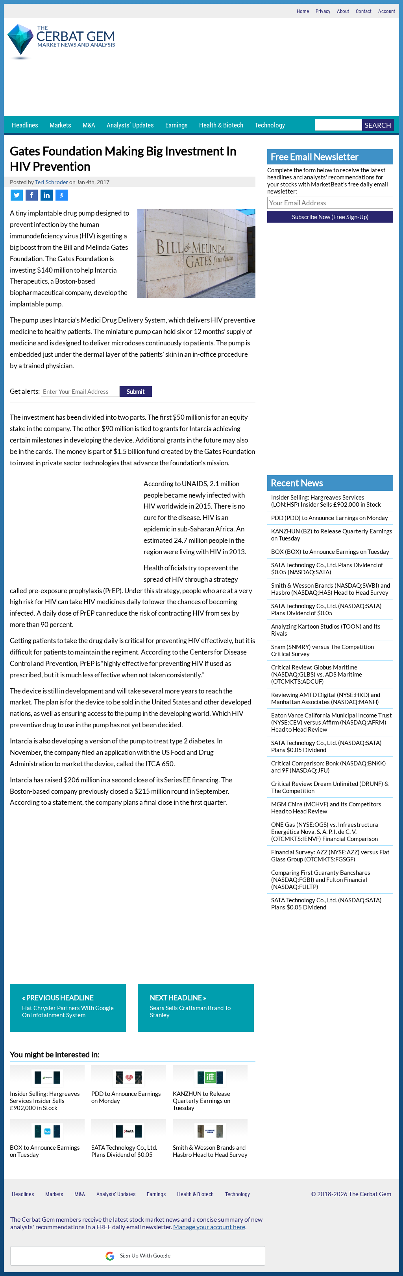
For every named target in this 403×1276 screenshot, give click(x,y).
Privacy (323, 11)
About (343, 11)
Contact (364, 11)
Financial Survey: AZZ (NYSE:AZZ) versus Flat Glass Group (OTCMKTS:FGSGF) (330, 855)
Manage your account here (209, 1226)
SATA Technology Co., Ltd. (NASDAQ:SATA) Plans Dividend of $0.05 (326, 609)
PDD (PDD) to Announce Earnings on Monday (329, 517)
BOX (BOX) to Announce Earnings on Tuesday (330, 551)
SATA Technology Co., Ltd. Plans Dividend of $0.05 (124, 1151)
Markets (60, 125)
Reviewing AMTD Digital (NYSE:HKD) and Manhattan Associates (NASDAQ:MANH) (325, 698)
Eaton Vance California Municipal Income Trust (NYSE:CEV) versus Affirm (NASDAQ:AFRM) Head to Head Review (331, 722)
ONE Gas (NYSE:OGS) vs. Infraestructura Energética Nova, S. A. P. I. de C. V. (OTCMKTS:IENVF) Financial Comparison (324, 831)
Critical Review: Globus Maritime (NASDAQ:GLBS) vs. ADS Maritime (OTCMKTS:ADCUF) (316, 674)
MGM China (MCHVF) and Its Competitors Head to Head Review (326, 807)
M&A (89, 125)
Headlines (25, 125)
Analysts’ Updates (130, 125)
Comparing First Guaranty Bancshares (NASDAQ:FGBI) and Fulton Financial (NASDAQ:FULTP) (320, 879)
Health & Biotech (221, 125)
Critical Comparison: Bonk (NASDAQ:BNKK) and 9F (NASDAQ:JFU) (328, 767)
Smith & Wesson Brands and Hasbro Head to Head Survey (210, 1151)
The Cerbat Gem (370, 1193)
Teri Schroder (51, 182)
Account (386, 11)
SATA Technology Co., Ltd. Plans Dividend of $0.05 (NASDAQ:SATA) (327, 568)
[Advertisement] (201, 88)
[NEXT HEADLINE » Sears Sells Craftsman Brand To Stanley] (196, 987)
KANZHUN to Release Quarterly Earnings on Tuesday (201, 1100)
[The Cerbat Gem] (61, 43)
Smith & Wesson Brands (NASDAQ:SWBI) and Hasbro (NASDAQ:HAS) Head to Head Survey (330, 589)
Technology (270, 125)
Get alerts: (25, 391)
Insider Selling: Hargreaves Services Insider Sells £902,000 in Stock (45, 1100)
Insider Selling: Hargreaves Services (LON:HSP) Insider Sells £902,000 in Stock (326, 501)
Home (303, 11)
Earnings (176, 125)
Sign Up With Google (144, 1255)
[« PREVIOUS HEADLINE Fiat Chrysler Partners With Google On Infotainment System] (73, 987)
